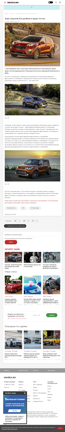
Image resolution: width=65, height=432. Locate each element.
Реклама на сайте (23, 370)
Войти (11, 242)
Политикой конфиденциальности (9, 429)
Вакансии (6, 387)
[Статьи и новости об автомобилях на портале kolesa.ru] (13, 2)
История (35, 390)
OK (60, 428)
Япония (49, 397)
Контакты (35, 370)
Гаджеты (35, 395)
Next (54, 99)
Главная (6, 13)
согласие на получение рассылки (18, 318)
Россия (49, 386)
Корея (49, 400)
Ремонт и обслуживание (39, 393)
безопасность (11, 208)
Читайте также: (12, 249)
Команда (6, 370)
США (48, 391)
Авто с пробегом (37, 384)
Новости (12, 13)
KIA (23, 208)
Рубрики (20, 382)
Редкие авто (36, 398)
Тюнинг (35, 387)
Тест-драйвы (22, 390)
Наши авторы (51, 370)
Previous (11, 99)
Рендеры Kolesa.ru (38, 401)
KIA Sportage (35, 208)
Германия (49, 394)
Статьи (20, 387)
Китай (49, 389)
